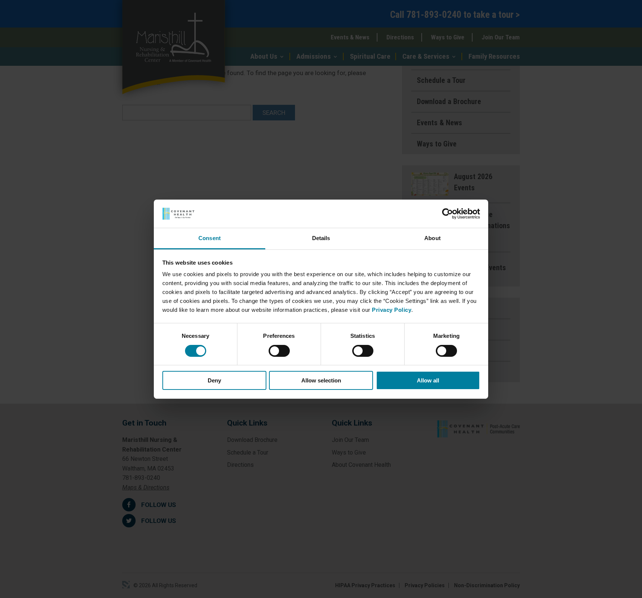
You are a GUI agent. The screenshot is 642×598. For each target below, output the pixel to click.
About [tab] (432, 238)
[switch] (279, 351)
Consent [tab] (209, 238)
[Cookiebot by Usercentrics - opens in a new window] (447, 213)
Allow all (428, 380)
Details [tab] (321, 238)
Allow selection (321, 380)
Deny (214, 380)
